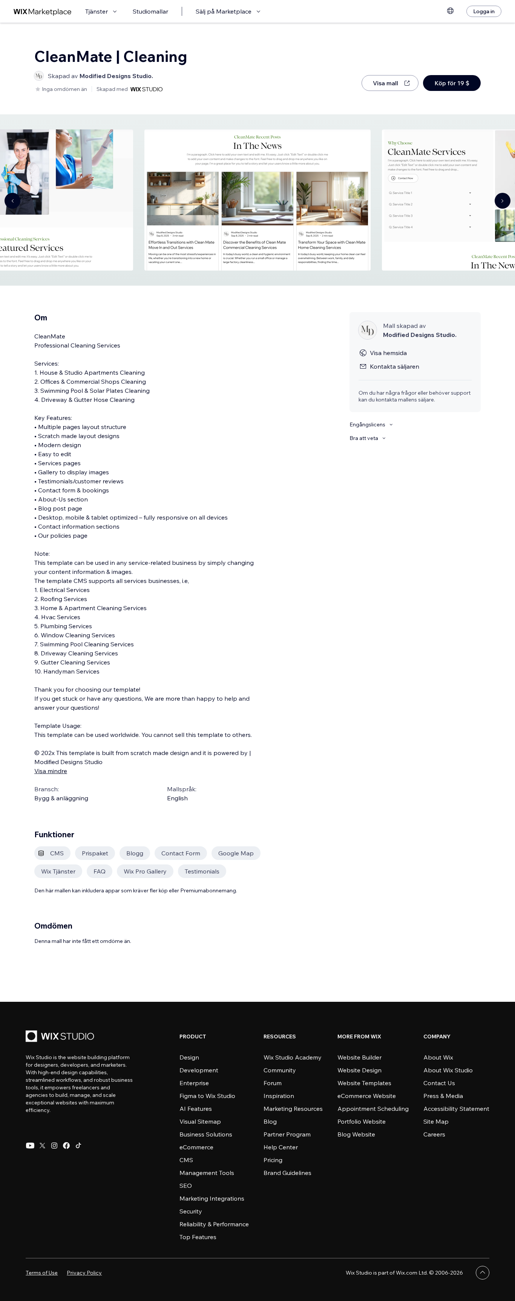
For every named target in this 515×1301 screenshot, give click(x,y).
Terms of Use (42, 1272)
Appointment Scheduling (373, 1108)
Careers (434, 1134)
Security (190, 1211)
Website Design (359, 1070)
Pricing (273, 1160)
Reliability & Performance (214, 1224)
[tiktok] (78, 1145)
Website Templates (364, 1083)
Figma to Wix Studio (207, 1096)
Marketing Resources (293, 1108)
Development (198, 1070)
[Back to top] (482, 1272)
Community (280, 1070)
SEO (185, 1185)
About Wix (438, 1057)
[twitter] (42, 1145)
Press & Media (443, 1096)
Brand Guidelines (287, 1172)
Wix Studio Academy (293, 1057)
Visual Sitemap (200, 1121)
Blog (270, 1121)
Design (189, 1057)
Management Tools (206, 1172)
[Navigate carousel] (12, 201)
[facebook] (66, 1145)
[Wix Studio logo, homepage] (61, 1037)
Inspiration (279, 1096)
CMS (186, 1160)
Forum (273, 1083)
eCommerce (196, 1147)
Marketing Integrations (211, 1198)
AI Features (195, 1108)
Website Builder (359, 1057)
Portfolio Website (361, 1121)
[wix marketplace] (43, 11)
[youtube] (30, 1145)
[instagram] (54, 1145)
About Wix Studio (448, 1070)
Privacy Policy (84, 1272)
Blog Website (356, 1134)
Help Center (281, 1147)
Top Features (197, 1237)
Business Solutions (205, 1134)
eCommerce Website (366, 1096)
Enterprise (194, 1083)
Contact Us (439, 1083)
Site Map (436, 1121)
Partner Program (287, 1134)
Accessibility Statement (456, 1108)
